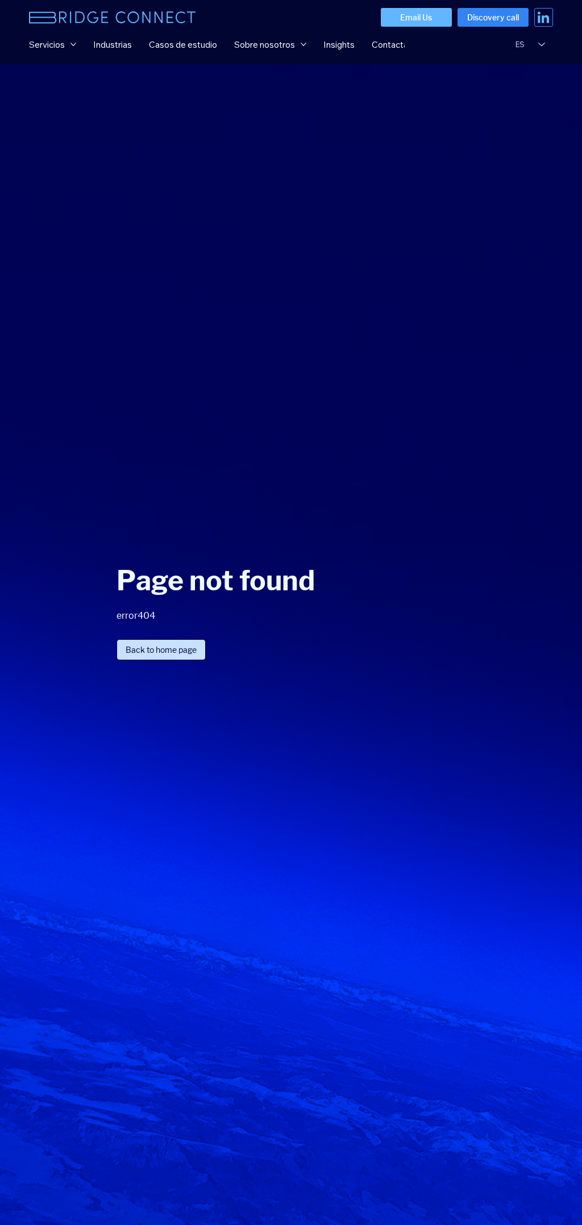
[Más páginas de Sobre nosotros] (303, 44)
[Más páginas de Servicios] (73, 44)
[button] (161, 650)
